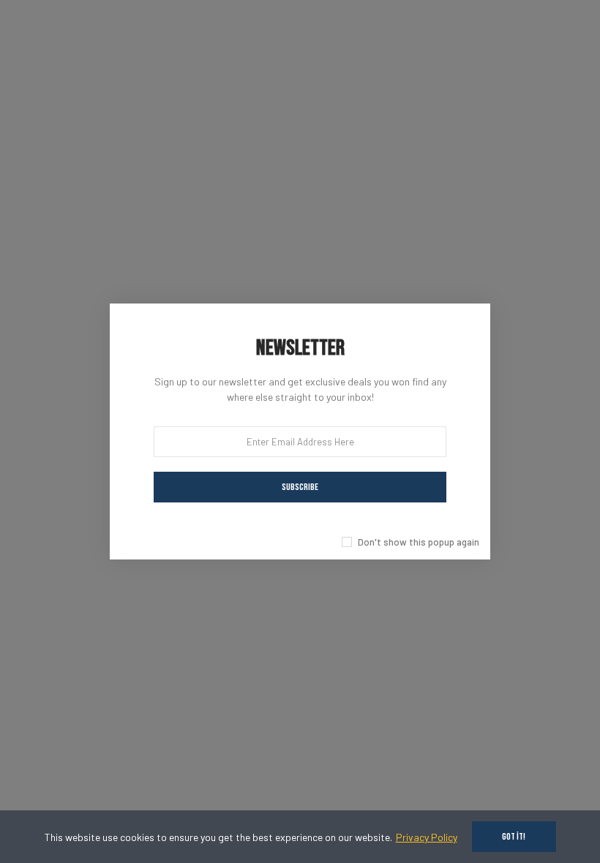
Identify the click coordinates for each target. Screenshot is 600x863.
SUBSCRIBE (300, 487)
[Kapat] (506, 287)
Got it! (513, 837)
